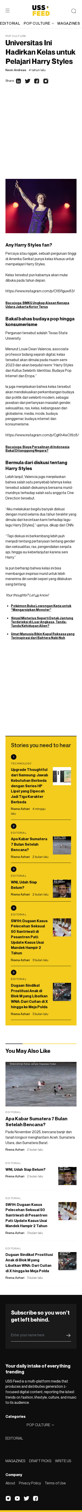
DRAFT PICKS (40, 1461)
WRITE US (63, 1461)
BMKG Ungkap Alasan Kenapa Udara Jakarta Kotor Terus (37, 305)
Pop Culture (15, 36)
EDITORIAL (14, 1438)
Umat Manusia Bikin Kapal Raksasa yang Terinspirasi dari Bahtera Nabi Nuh (42, 636)
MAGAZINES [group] (68, 23)
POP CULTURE (37, 23)
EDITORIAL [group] (10, 23)
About (10, 1483)
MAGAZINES (15, 1461)
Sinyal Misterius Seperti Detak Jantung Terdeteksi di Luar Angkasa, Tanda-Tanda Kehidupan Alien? (42, 622)
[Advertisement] (41, 136)
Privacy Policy (30, 1483)
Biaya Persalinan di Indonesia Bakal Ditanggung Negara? (37, 449)
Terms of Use (55, 1483)
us (37, 595)
